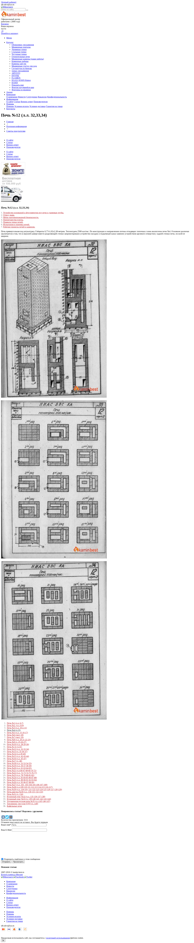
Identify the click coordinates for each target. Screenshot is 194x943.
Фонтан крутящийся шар (23, 87)
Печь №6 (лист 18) (15, 735)
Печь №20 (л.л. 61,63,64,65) (19, 768)
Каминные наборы (20, 61)
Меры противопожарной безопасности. (21, 217)
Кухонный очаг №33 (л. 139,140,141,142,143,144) (29, 799)
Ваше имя (6, 825)
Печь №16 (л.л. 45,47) (16, 759)
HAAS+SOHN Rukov (21, 80)
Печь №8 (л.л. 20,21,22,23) (18, 740)
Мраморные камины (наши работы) (28, 59)
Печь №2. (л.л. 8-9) (15, 725)
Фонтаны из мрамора (21, 90)
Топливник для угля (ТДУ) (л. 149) (22, 804)
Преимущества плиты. (13, 220)
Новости (22, 97)
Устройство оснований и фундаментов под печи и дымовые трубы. (33, 213)
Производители (41, 102)
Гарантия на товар (54, 106)
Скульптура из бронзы (22, 68)
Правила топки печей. (13, 222)
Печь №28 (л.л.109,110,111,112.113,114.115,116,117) (30, 787)
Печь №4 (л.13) (13, 730)
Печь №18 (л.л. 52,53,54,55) (19, 763)
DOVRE (15, 75)
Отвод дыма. (9, 215)
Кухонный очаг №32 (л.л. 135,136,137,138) (26, 796)
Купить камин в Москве (12, 874)
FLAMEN (16, 78)
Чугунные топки (19, 54)
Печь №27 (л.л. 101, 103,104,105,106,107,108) (27, 785)
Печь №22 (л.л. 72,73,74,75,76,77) (22, 773)
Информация (12, 99)
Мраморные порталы (21, 47)
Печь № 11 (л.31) (14, 747)
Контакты (10, 109)
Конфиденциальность (57, 97)
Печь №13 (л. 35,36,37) (17, 751)
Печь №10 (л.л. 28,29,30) (18, 744)
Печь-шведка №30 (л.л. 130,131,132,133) (25, 792)
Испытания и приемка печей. (16, 224)
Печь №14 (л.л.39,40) (16, 754)
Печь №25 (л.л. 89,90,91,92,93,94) (22, 780)
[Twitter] (7, 817)
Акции (9, 92)
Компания (10, 94)
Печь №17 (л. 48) (14, 761)
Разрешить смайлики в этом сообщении (22, 859)
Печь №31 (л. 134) (15, 794)
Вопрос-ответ (27, 102)
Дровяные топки (19, 49)
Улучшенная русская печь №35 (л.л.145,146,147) (28, 801)
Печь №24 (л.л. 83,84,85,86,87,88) (22, 778)
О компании (11, 97)
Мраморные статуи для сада (24, 66)
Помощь (10, 104)
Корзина (5, 24)
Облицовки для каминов (23, 45)
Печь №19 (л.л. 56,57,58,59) (19, 766)
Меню (9, 38)
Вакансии (42, 97)
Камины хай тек (19, 64)
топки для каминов (20, 71)
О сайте (9, 102)
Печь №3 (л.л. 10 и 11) (17, 728)
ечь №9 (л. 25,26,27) (17, 742)
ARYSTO (16, 73)
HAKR (15, 83)
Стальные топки (19, 52)
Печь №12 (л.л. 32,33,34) (18, 749)
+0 (2, 31)
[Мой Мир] (10, 817)
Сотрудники (31, 97)
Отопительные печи (21, 56)
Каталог (10, 42)
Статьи (17, 102)
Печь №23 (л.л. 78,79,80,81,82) (20, 775)
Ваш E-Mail (6, 830)
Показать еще (18, 85)
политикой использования (58, 938)
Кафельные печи (14, 806)
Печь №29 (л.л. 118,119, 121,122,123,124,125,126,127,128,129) (34, 789)
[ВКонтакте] (3, 817)
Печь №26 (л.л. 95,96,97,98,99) (20, 782)
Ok (3, 941)
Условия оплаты (21, 106)
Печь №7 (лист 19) (15, 737)
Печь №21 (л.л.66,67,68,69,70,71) (21, 770)
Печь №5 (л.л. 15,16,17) (17, 732)
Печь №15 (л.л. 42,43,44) (18, 756)
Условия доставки (37, 106)
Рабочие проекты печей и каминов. (19, 227)
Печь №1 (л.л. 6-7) (15, 723)
